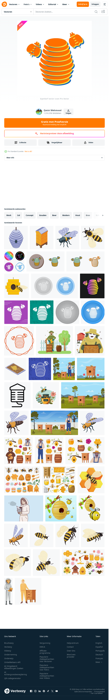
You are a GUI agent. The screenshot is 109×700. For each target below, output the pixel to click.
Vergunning (45, 643)
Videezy (7, 650)
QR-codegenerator (12, 678)
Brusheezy (9, 643)
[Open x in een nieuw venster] (52, 691)
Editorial (52, 4)
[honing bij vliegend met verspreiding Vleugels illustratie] (16, 423)
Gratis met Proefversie (54, 123)
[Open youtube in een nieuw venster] (57, 691)
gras (88, 215)
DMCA (42, 647)
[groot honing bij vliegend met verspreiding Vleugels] (67, 237)
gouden (42, 215)
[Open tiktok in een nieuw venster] (48, 691)
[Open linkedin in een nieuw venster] (40, 691)
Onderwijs (8, 658)
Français (97, 658)
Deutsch (97, 654)
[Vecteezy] (4, 4)
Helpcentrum (73, 643)
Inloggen (95, 4)
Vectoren (13, 4)
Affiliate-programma (45, 651)
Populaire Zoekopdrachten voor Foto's (47, 667)
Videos (39, 4)
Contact (70, 647)
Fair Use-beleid (94, 693)
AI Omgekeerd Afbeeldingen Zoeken (13, 667)
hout (77, 215)
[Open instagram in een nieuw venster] (35, 691)
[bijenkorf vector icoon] (14, 261)
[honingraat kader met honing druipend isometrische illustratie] (15, 369)
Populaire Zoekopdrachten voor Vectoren (47, 659)
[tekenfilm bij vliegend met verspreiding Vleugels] (92, 423)
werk (8, 215)
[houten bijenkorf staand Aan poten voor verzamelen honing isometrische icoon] (41, 237)
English (97, 643)
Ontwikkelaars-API (12, 662)
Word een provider (71, 655)
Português (98, 650)
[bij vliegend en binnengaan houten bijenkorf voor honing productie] (16, 286)
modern (66, 215)
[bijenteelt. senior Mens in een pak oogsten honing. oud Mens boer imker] (89, 341)
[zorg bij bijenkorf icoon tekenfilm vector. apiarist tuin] (28, 591)
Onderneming (10, 654)
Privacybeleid (97, 691)
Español (97, 647)
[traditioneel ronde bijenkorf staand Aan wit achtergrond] (16, 237)
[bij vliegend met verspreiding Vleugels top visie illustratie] (41, 535)
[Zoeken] (96, 11)
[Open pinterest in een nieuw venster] (44, 691)
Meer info (10, 158)
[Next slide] (98, 215)
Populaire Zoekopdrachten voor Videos (47, 675)
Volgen (68, 113)
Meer (64, 4)
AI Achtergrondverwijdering (15, 673)
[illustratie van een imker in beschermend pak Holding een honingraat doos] (8, 591)
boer (54, 215)
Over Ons (71, 650)
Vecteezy (8, 647)
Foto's (26, 4)
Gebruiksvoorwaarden (81, 691)
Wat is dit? (28, 151)
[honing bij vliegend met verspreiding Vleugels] (92, 237)
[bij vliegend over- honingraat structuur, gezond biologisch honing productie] (91, 479)
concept (29, 215)
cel (18, 215)
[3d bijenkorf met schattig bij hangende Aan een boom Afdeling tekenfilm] (91, 508)
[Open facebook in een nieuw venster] (31, 691)
